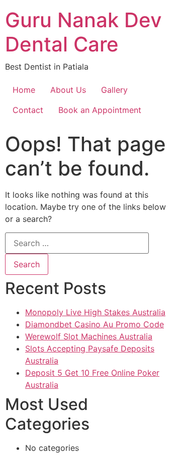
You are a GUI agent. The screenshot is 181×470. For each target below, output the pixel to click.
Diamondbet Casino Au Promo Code (94, 324)
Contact (28, 110)
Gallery (114, 90)
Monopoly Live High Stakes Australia (95, 312)
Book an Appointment (99, 110)
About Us (68, 90)
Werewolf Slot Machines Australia (88, 336)
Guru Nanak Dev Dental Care (83, 32)
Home (24, 90)
